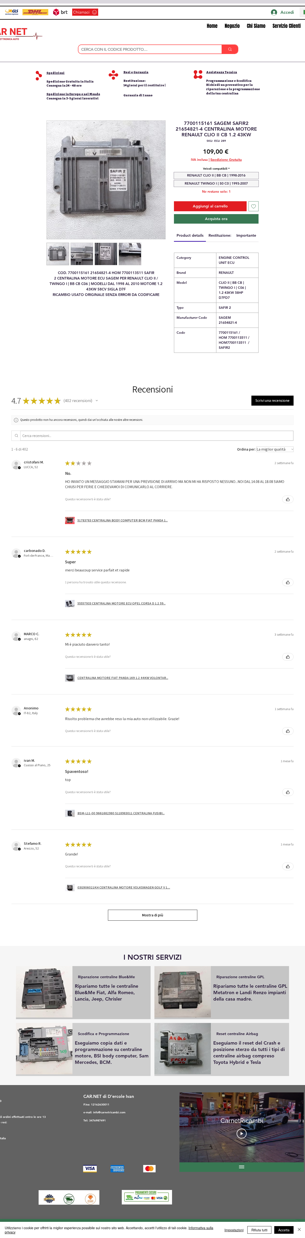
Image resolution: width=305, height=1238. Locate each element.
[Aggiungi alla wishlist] (254, 206)
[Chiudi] (299, 1230)
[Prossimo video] (294, 1127)
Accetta (284, 1230)
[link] (190, 235)
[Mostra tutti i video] (241, 1167)
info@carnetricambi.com (109, 1112)
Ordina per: (246, 449)
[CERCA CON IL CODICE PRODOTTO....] (230, 49)
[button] (70, 81)
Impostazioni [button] (234, 1230)
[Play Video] (242, 1134)
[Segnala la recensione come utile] (288, 499)
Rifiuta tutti (259, 1230)
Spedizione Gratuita (226, 159)
